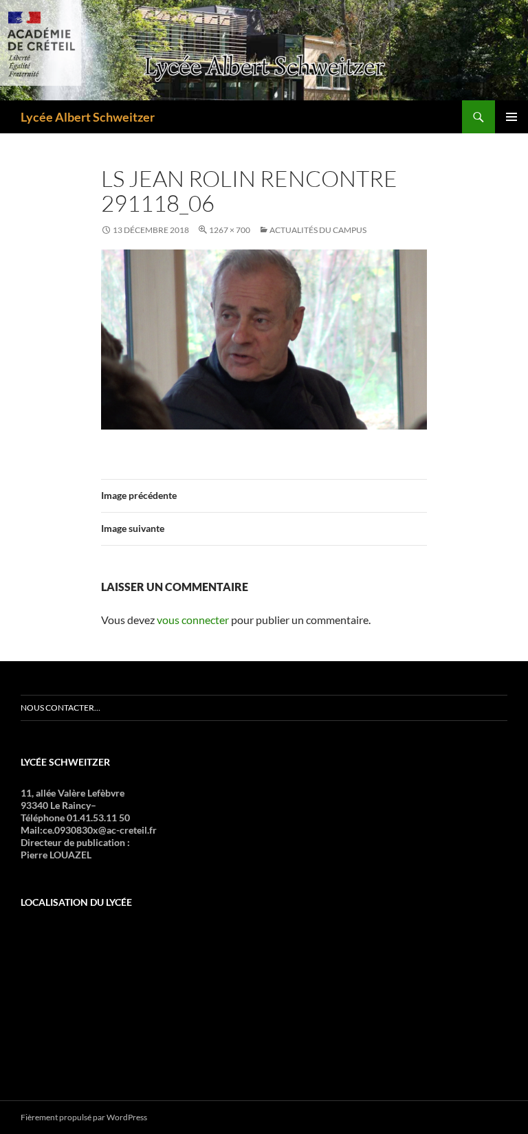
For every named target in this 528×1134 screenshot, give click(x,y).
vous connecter (193, 619)
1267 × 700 (229, 230)
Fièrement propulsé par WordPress (84, 1117)
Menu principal (511, 116)
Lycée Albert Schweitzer (88, 116)
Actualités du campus (318, 230)
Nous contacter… (60, 707)
